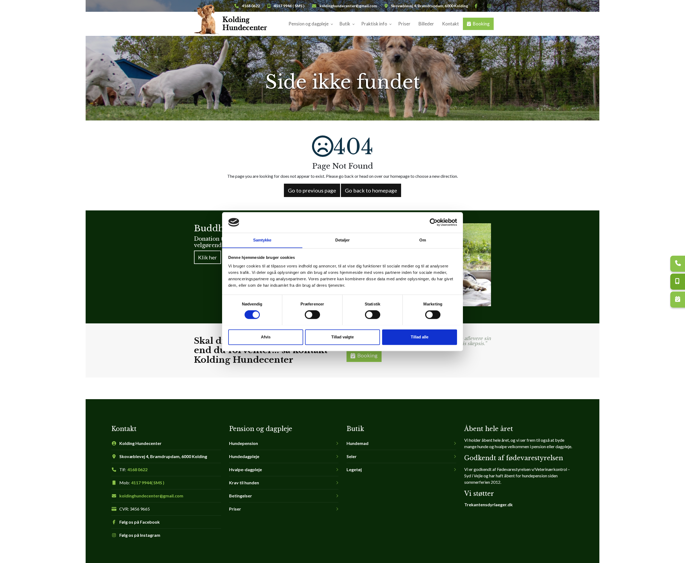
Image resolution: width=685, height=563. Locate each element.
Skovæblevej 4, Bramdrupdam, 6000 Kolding (429, 5)
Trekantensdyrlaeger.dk (488, 504)
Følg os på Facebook (139, 522)
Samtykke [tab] (262, 240)
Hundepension (243, 443)
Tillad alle (419, 337)
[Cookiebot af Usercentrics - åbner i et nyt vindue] (433, 222)
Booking (367, 355)
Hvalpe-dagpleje (245, 469)
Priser (235, 509)
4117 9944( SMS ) (147, 483)
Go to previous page (312, 190)
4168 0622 (137, 469)
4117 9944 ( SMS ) (289, 5)
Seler (352, 456)
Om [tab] (422, 240)
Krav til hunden (244, 483)
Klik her (207, 257)
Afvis (266, 337)
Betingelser (240, 496)
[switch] (312, 314)
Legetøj (354, 469)
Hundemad (357, 443)
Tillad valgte (342, 337)
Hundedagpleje (244, 456)
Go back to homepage (371, 190)
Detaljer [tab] (342, 240)
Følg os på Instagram (139, 535)
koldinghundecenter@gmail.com (348, 5)
